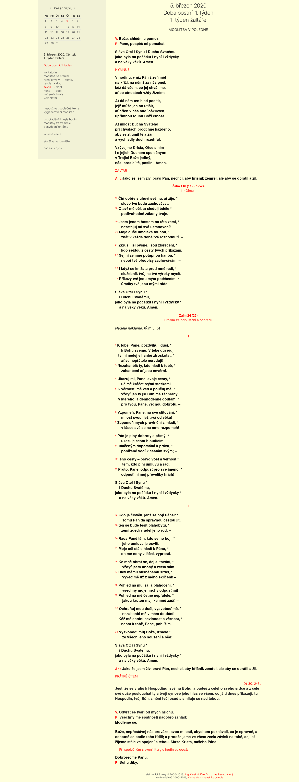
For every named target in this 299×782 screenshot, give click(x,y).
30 (52, 43)
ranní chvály (52, 79)
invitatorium (51, 72)
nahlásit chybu (53, 148)
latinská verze (52, 134)
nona (47, 90)
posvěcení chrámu (56, 126)
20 (73, 32)
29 (46, 43)
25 (62, 37)
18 (62, 32)
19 (67, 32)
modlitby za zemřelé (57, 123)
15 (46, 32)
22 (46, 37)
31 (57, 43)
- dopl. (58, 83)
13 (73, 26)
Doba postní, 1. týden (58, 65)
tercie (47, 83)
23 (52, 37)
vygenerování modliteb (59, 112)
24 (57, 37)
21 (78, 32)
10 (57, 26)
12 (67, 26)
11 (62, 26)
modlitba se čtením (56, 76)
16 (51, 32)
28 (78, 37)
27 (73, 37)
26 (68, 37)
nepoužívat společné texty (61, 108)
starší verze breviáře (57, 141)
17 (57, 32)
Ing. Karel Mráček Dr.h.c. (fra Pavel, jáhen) (209, 774)
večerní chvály (53, 94)
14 (78, 26)
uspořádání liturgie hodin (60, 119)
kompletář (50, 98)
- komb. (68, 79)
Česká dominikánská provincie (205, 777)
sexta (47, 87)
